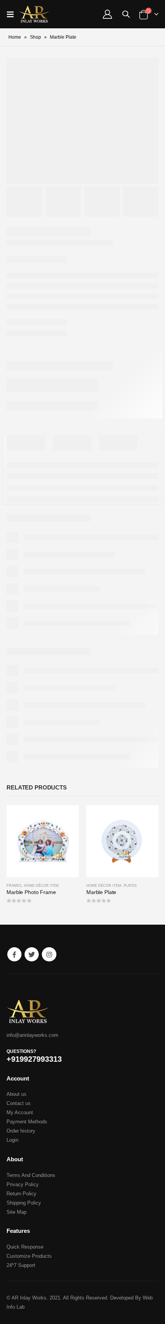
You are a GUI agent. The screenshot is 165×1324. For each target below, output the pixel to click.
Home (14, 37)
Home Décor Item (41, 886)
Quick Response (25, 1247)
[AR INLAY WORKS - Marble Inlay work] (34, 14)
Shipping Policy (24, 1203)
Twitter (32, 954)
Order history (21, 1131)
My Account (20, 1112)
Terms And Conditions (31, 1175)
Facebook (14, 954)
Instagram (49, 954)
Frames (14, 886)
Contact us (19, 1103)
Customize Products (29, 1256)
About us (16, 1094)
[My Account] (107, 14)
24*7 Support (21, 1265)
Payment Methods (27, 1122)
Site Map (16, 1212)
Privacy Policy (23, 1184)
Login (12, 1140)
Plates (130, 886)
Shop (35, 37)
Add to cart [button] (66, 818)
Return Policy (21, 1194)
